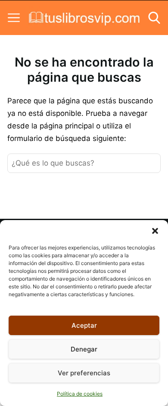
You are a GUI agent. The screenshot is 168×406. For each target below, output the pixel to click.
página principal (68, 125)
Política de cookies (80, 393)
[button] (155, 231)
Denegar (84, 349)
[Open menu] (14, 18)
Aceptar (84, 325)
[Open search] (154, 18)
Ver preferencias (84, 373)
